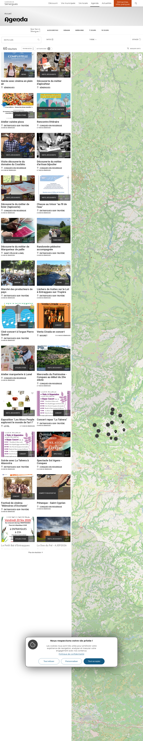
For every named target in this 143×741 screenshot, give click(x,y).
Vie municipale (68, 3)
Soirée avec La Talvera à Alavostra (15, 462)
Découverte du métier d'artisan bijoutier (49, 163)
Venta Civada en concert (51, 331)
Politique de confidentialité (71, 654)
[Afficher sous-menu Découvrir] (58, 3)
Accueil (8, 13)
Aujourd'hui (52, 30)
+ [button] (140, 55)
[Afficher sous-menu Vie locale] (88, 3)
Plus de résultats (34, 552)
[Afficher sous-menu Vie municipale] (76, 3)
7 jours (92, 30)
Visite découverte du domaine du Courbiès (13, 163)
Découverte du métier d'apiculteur (49, 82)
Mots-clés (8, 40)
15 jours (105, 30)
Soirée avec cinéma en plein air (17, 82)
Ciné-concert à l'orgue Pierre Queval (17, 333)
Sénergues (11, 3)
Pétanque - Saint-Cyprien (51, 502)
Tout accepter (94, 661)
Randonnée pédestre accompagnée (48, 248)
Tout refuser (49, 661)
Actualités (106, 3)
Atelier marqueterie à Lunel (16, 374)
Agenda (95, 3)
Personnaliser (71, 661)
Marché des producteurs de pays (17, 290)
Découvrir (53, 3)
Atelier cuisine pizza (12, 121)
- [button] (140, 58)
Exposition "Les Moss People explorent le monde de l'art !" (17, 421)
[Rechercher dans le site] (135, 3)
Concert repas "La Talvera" (52, 419)
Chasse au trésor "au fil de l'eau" (52, 205)
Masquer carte (135, 48)
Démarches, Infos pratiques (123, 3)
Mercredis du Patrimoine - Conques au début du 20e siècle (52, 377)
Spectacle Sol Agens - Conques (49, 462)
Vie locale (83, 3)
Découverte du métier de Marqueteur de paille (15, 248)
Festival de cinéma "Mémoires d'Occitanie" (14, 504)
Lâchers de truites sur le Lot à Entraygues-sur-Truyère (53, 290)
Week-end (79, 30)
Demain (67, 30)
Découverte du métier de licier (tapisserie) (15, 205)
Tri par (27, 48)
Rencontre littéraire (48, 121)
